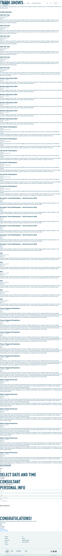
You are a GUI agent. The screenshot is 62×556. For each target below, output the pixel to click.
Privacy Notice (12, 551)
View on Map (3, 529)
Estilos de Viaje (12, 3)
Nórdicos (6, 536)
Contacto (55, 3)
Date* (1, 477)
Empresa (28, 3)
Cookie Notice (26, 551)
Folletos (23, 3)
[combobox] (31, 497)
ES (47, 3)
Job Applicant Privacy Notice (18, 551)
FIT (22, 536)
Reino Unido (7, 540)
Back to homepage (4, 530)
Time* (1, 478)
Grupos (23, 538)
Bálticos (6, 538)
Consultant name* (3, 484)
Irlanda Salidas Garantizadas (36, 3)
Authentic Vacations (25, 540)
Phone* (1, 499)
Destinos (18, 3)
